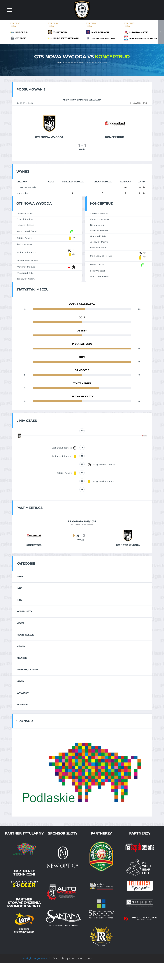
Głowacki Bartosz (99, 230)
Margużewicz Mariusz (101, 256)
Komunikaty (24, 611)
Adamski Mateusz (99, 213)
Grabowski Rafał (98, 236)
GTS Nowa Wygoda (26, 187)
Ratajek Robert (24, 238)
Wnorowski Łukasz (99, 276)
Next (161, 32)
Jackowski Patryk (99, 242)
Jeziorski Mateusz (25, 225)
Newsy (21, 646)
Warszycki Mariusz (26, 267)
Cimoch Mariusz (25, 219)
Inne (19, 588)
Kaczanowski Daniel (27, 231)
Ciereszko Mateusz (99, 219)
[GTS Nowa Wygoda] (49, 123)
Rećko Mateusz (24, 244)
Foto (20, 576)
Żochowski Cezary (26, 279)
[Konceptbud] (115, 123)
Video (20, 681)
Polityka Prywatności (36, 958)
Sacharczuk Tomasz (27, 252)
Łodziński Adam (98, 247)
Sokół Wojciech (98, 271)
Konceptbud (23, 193)
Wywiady (22, 692)
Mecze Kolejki (25, 634)
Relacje (21, 658)
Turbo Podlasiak (27, 669)
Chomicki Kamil (25, 213)
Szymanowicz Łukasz (27, 260)
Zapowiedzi (24, 704)
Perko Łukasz (97, 264)
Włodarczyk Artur (25, 273)
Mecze (20, 623)
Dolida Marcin (97, 225)
